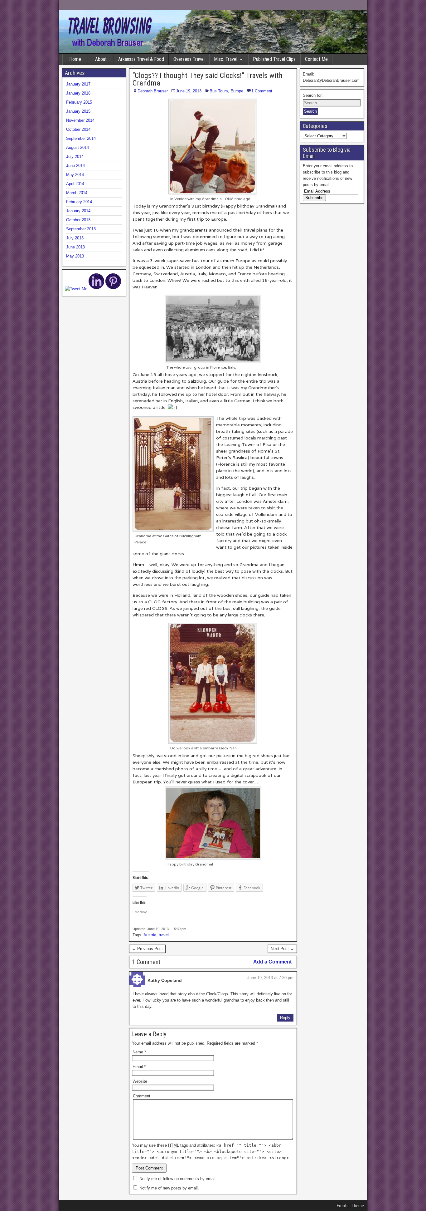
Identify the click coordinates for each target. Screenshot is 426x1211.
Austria (149, 935)
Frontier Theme (350, 1206)
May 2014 (75, 174)
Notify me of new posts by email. (169, 1188)
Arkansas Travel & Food (141, 59)
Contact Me (316, 59)
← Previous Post (147, 948)
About (101, 59)
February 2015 (79, 102)
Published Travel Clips (274, 59)
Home (75, 59)
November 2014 (80, 120)
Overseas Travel (189, 59)
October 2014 (78, 129)
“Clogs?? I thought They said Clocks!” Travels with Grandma (208, 79)
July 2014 (75, 156)
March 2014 (76, 192)
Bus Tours (219, 91)
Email (139, 1066)
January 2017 (78, 84)
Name (139, 1052)
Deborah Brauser (153, 91)
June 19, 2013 (188, 91)
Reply (285, 1017)
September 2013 (81, 229)
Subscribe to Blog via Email (327, 152)
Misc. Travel (225, 59)
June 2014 (75, 165)
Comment (141, 1096)
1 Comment (261, 91)
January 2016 (78, 93)
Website (140, 1081)
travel (164, 935)
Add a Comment (272, 961)
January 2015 (78, 111)
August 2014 (77, 147)
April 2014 (75, 183)
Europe (236, 91)
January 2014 (78, 210)
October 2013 (78, 220)
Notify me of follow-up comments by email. (178, 1178)
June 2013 (75, 247)
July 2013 (75, 238)
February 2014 (79, 201)
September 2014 (81, 138)
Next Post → (282, 948)
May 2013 (75, 256)
